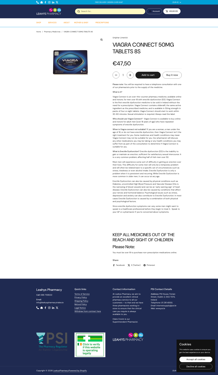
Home (38, 32)
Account (156, 11)
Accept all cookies (195, 359)
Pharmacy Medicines (52, 32)
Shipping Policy (81, 301)
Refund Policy (80, 304)
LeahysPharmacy (60, 370)
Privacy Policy (80, 297)
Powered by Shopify (78, 370)
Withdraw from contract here (87, 311)
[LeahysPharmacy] (48, 11)
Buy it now (172, 75)
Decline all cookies (195, 366)
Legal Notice (80, 308)
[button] (172, 11)
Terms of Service (82, 294)
